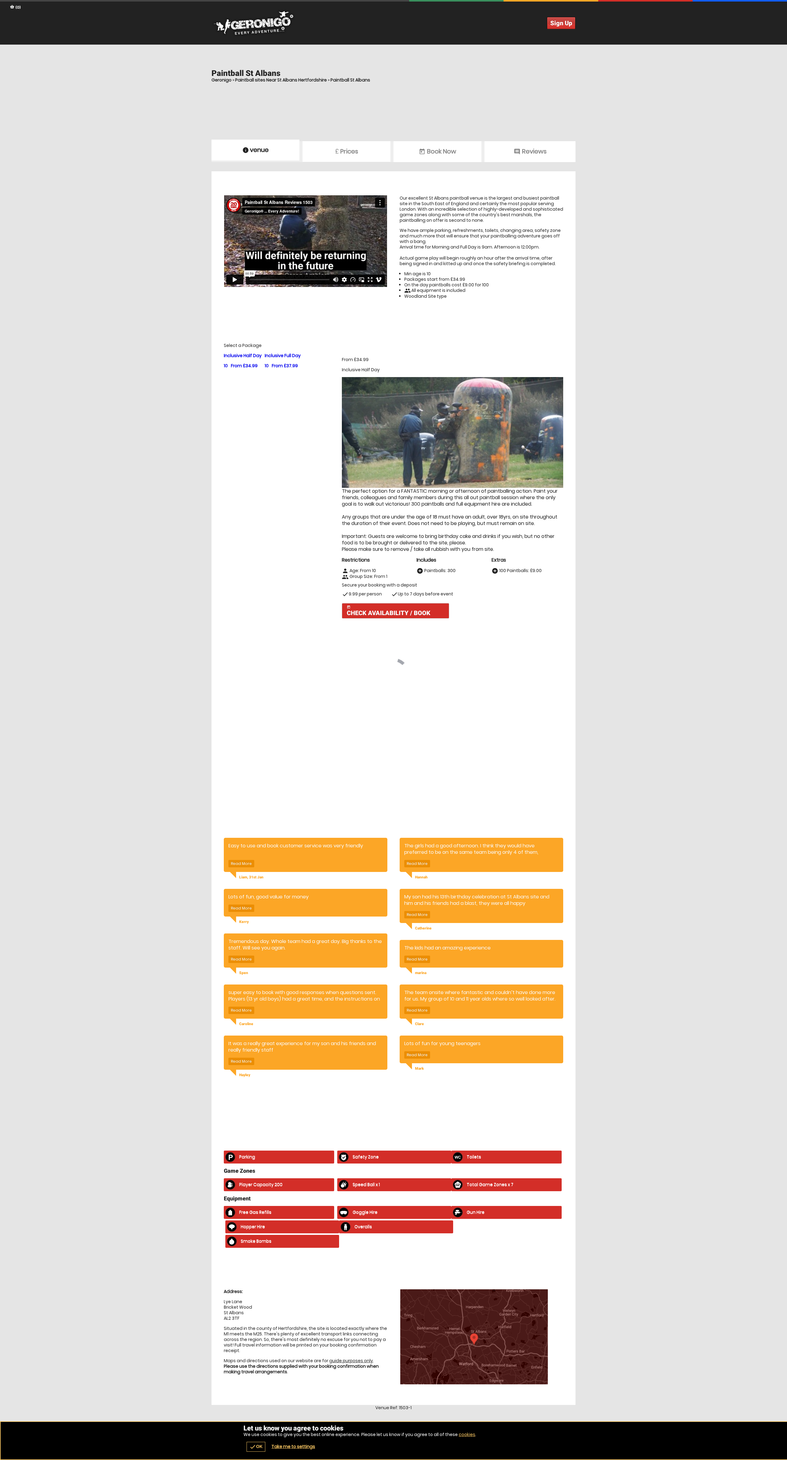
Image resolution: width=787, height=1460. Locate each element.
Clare (419, 1103)
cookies (467, 1434)
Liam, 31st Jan (251, 956)
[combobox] (502, 685)
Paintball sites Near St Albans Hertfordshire (281, 80)
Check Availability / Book (388, 611)
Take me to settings (293, 1446)
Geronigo (221, 80)
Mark (419, 1148)
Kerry (244, 1001)
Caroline (246, 1103)
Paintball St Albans (350, 80)
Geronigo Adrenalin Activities (393, 23)
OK (256, 1446)
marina (420, 1052)
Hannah (421, 956)
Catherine (423, 1007)
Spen (243, 1052)
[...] (328, 760)
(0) (17, 7)
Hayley (244, 1154)
